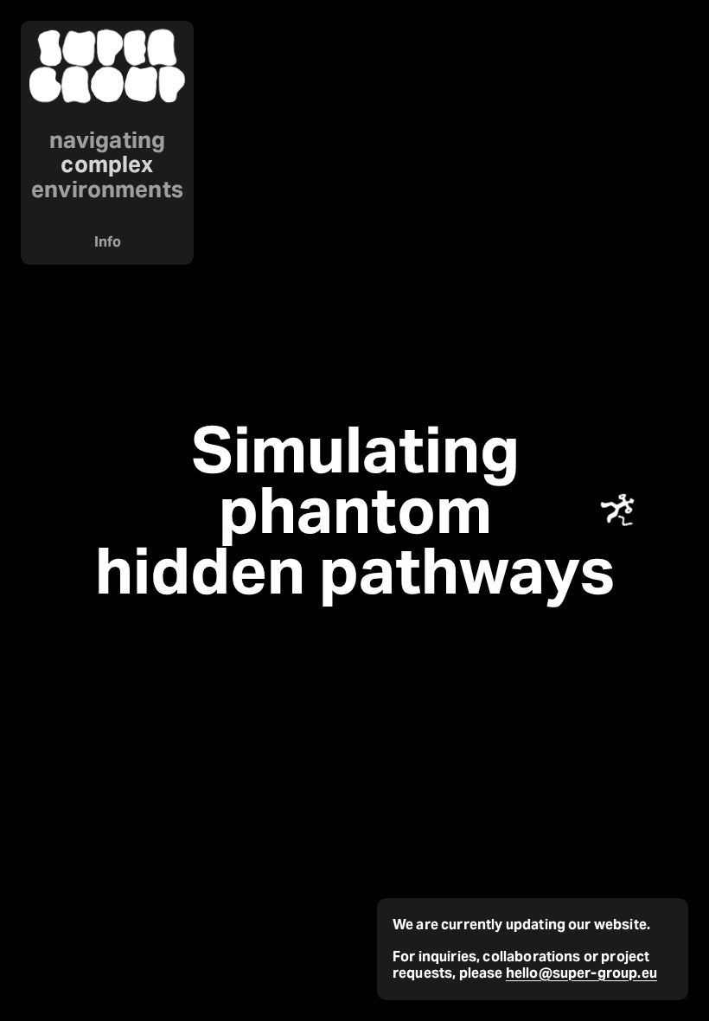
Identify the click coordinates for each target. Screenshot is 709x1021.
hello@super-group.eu (581, 973)
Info (107, 242)
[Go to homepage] (107, 67)
